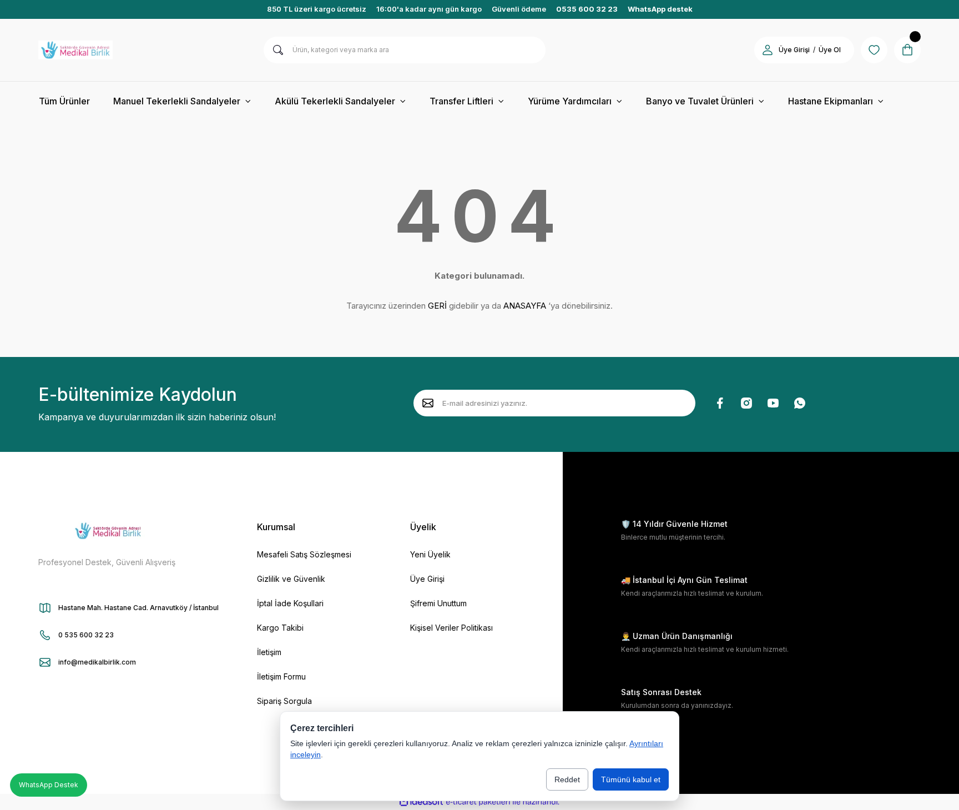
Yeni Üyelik (430, 554)
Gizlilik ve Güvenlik (291, 578)
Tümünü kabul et (630, 779)
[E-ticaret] (478, 802)
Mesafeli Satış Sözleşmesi (304, 554)
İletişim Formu (281, 676)
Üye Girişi (794, 50)
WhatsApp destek (660, 8)
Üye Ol (830, 50)
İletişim (269, 652)
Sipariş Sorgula (284, 701)
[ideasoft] (421, 802)
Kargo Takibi (280, 627)
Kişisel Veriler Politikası (451, 627)
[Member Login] (767, 50)
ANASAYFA (524, 305)
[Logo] (75, 50)
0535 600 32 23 (587, 8)
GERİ (437, 305)
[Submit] (427, 403)
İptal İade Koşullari (290, 603)
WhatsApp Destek (48, 785)
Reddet (567, 779)
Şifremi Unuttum (438, 603)
